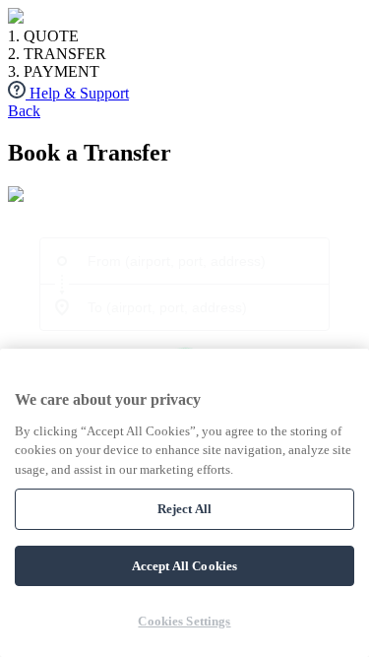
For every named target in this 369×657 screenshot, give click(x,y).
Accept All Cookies (184, 565)
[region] (184, 503)
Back (24, 110)
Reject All (184, 508)
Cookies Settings (184, 621)
